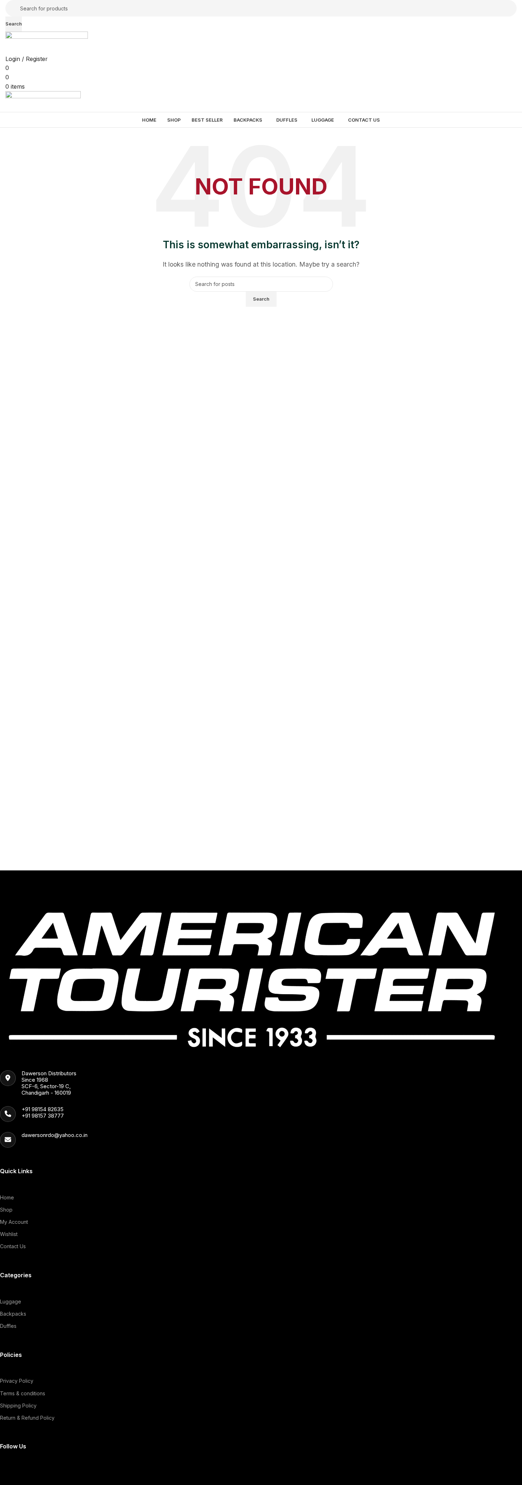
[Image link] (255, 974)
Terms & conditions (22, 1393)
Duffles (8, 1326)
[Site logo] (46, 42)
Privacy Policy (16, 1381)
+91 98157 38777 (43, 1115)
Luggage (10, 1301)
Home (7, 1197)
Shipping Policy (18, 1405)
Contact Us (13, 1246)
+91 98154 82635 (43, 1109)
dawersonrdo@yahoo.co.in (55, 1135)
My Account (14, 1222)
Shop (6, 1210)
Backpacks (13, 1314)
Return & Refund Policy (27, 1418)
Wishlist (9, 1234)
